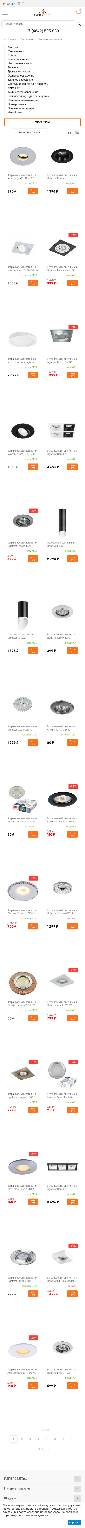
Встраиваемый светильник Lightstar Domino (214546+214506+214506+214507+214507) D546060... (62, 453)
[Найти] (79, 23)
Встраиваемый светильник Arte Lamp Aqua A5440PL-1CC (22, 1188)
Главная (12, 39)
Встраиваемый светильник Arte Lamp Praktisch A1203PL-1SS (62, 728)
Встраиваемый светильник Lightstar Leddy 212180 (62, 361)
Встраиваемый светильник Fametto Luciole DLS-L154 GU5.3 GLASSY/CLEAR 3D (22, 820)
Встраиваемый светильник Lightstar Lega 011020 (62, 1371)
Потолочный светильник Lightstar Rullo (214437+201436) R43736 (21, 636)
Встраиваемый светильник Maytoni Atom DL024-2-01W (22, 269)
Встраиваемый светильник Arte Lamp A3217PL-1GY (22, 177)
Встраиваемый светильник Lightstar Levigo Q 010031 (22, 1096)
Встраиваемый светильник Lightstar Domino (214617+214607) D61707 (62, 177)
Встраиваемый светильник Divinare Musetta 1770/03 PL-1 (22, 912)
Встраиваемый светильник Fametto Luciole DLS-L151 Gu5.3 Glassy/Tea (22, 1004)
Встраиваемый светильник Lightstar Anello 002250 (62, 1004)
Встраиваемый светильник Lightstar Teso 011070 (62, 636)
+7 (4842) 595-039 (42, 31)
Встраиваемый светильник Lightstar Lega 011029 (22, 544)
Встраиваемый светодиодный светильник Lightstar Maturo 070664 (22, 361)
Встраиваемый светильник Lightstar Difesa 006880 (22, 1280)
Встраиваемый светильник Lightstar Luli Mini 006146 (62, 1280)
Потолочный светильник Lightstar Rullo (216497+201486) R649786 (60, 544)
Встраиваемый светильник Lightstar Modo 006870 (22, 728)
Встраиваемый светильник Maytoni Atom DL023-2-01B (22, 453)
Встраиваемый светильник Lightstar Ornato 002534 (62, 912)
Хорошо (74, 1522)
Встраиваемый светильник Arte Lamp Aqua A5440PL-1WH (22, 1371)
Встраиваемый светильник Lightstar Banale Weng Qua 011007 (62, 269)
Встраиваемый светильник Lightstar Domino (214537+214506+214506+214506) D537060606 (62, 1188)
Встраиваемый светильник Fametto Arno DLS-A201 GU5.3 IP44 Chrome (62, 1096)
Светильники (27, 39)
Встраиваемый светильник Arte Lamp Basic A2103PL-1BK (62, 820)
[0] (78, 14)
